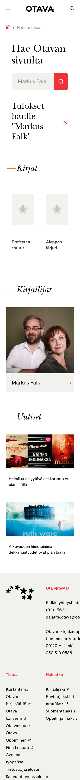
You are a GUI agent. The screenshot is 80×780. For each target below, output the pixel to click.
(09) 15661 (56, 610)
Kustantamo (17, 689)
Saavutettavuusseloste (27, 776)
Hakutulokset (29, 27)
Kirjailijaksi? (57, 689)
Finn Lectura (17, 747)
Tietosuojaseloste (22, 769)
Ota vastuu (16, 725)
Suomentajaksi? (60, 711)
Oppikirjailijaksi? (61, 718)
